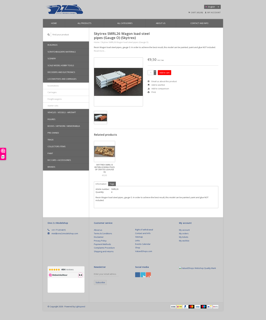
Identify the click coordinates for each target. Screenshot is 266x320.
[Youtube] (148, 274)
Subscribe (100, 282)
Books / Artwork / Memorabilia (64, 126)
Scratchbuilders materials (62, 51)
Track (51, 139)
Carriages (52, 92)
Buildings (53, 44)
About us (160, 23)
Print (153, 92)
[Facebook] (137, 274)
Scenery (52, 58)
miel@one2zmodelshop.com (65, 233)
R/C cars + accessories (59, 160)
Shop (137, 247)
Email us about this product (164, 81)
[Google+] (143, 274)
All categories (125, 23)
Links (137, 240)
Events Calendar (143, 244)
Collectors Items (57, 146)
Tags (112, 183)
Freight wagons (55, 99)
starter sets (53, 105)
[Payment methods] (173, 306)
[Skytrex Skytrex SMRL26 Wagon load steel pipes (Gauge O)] (118, 82)
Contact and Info (199, 23)
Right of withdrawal (144, 229)
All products (84, 23)
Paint (50, 153)
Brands (51, 166)
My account (214, 12)
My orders (184, 233)
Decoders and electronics (61, 72)
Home (54, 23)
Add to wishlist (158, 84)
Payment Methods (102, 244)
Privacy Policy (100, 240)
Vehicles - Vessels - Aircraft (62, 112)
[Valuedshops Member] (197, 268)
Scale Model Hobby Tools (61, 65)
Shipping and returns (104, 251)
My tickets (183, 237)
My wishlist (184, 240)
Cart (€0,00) (196, 12)
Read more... (100, 50)
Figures (51, 119)
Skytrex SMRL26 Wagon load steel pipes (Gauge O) (124, 42)
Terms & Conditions (103, 233)
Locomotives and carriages (62, 79)
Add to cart (164, 72)
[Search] (48, 34)
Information (101, 183)
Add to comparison (160, 88)
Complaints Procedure (104, 247)
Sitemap (139, 236)
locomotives (53, 85)
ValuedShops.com (143, 251)
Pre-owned (53, 132)
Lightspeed (80, 306)
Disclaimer (99, 237)
